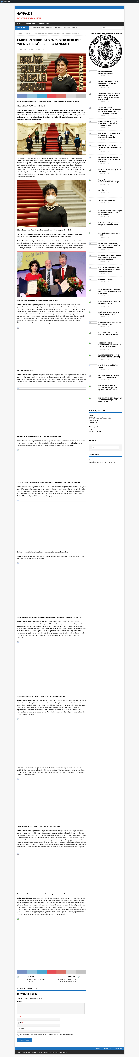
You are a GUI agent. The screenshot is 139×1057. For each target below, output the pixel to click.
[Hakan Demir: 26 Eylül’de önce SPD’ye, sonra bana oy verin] (93, 225)
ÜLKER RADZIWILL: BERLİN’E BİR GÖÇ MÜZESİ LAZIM (109, 323)
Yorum (19, 1001)
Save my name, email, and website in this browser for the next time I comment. (46, 1035)
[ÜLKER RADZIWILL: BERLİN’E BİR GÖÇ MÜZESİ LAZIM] (93, 324)
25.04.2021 (102, 337)
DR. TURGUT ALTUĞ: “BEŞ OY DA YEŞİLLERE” (109, 170)
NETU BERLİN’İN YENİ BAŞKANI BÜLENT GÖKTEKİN (109, 303)
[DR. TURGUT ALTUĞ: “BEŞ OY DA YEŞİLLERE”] (93, 172)
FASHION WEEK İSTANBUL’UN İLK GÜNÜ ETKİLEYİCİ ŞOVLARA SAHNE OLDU (110, 400)
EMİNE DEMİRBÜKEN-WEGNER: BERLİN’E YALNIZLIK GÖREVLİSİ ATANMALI (109, 159)
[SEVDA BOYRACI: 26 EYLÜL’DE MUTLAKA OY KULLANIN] (93, 378)
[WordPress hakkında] (2, 1)
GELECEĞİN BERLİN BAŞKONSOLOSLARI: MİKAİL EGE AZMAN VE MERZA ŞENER (109, 345)
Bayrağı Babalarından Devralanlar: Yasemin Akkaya (108, 181)
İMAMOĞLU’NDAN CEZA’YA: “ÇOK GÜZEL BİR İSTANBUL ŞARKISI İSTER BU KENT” (110, 212)
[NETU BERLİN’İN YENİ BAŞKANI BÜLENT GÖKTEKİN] (93, 304)
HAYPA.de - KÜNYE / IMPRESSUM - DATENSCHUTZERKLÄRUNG (49, 1052)
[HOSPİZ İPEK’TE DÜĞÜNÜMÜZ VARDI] (93, 367)
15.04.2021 (102, 392)
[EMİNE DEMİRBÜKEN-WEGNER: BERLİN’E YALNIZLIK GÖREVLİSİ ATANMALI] (93, 160)
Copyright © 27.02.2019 (24, 1052)
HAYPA (19, 24)
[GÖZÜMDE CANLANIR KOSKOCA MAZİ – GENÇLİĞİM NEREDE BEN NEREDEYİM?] (93, 292)
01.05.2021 (102, 282)
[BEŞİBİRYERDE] (93, 192)
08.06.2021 (102, 139)
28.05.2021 (23, 50)
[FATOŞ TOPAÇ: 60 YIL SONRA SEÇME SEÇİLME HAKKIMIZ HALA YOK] (93, 148)
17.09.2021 (102, 101)
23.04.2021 (102, 349)
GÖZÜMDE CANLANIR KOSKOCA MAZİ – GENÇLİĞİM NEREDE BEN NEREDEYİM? (109, 291)
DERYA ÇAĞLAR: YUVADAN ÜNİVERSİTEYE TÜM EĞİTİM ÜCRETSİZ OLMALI (108, 123)
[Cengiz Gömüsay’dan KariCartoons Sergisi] (93, 73)
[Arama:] (112, 28)
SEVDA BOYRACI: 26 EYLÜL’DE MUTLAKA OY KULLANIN (108, 376)
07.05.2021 (102, 273)
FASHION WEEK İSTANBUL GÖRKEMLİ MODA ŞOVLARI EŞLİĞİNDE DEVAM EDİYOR (107, 387)
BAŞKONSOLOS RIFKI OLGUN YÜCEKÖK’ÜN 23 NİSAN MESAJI (109, 356)
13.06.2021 (102, 127)
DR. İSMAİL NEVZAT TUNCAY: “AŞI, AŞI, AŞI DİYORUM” (108, 313)
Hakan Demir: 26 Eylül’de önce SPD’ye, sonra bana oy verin (109, 224)
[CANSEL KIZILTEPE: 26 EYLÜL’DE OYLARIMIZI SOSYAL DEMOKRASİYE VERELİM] (93, 136)
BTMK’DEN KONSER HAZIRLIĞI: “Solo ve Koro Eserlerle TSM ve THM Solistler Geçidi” (109, 269)
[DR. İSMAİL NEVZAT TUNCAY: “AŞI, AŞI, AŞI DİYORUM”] (93, 314)
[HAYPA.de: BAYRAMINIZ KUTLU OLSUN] (93, 235)
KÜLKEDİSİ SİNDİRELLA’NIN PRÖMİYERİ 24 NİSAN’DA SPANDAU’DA (108, 83)
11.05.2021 (102, 249)
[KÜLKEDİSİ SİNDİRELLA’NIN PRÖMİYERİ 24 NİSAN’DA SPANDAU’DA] (93, 84)
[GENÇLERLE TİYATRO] (93, 282)
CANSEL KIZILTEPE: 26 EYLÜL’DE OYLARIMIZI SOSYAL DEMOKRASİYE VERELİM (109, 135)
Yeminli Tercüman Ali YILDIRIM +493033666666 (105, 33)
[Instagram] (118, 7)
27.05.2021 (102, 174)
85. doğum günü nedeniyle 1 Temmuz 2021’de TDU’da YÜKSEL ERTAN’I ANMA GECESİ (109, 245)
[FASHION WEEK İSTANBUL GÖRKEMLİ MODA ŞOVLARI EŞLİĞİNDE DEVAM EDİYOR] (93, 388)
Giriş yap (7, 1)
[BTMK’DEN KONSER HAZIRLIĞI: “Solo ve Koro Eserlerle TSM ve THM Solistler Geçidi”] (93, 270)
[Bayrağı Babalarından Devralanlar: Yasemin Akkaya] (93, 182)
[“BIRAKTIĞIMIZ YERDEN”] (93, 203)
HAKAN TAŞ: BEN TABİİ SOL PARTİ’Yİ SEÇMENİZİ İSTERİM (108, 333)
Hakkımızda (30, 24)
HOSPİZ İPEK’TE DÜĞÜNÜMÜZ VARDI (108, 366)
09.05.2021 (102, 261)
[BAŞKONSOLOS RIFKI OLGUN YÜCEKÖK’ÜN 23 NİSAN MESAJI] (93, 357)
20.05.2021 (102, 203)
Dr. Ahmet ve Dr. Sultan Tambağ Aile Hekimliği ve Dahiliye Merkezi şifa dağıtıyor (109, 257)
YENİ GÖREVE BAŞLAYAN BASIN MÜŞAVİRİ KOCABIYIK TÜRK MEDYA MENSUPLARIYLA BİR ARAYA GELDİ (109, 96)
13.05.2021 (102, 237)
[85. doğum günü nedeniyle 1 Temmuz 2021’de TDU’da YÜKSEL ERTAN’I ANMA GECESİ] (93, 246)
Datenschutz (44, 24)
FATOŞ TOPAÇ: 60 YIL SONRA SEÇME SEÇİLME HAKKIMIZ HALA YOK (109, 147)
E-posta (19, 1023)
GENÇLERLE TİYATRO (105, 279)
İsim (18, 1017)
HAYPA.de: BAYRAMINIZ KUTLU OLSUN (109, 234)
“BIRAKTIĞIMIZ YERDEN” (106, 200)
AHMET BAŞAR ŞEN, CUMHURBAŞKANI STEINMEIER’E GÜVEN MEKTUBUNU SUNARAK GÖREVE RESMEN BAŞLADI (109, 110)
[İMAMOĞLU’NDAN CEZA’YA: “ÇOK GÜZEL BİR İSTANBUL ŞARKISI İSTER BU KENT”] (93, 213)
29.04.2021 (102, 316)
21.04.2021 (102, 369)
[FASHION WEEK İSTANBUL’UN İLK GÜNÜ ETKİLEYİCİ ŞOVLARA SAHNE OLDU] (93, 400)
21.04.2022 (102, 87)
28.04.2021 (102, 326)
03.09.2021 (102, 115)
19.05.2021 (102, 217)
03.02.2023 (102, 75)
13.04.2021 (102, 404)
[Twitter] (115, 7)
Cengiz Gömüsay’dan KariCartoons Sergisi (105, 72)
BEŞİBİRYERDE (103, 190)
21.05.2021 (102, 192)
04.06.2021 (102, 151)
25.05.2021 (102, 184)
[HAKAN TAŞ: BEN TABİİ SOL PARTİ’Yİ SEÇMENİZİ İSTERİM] (93, 335)
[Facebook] (111, 7)
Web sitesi (20, 1029)
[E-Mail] (122, 7)
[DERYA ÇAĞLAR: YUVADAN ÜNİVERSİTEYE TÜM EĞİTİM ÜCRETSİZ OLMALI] (93, 124)
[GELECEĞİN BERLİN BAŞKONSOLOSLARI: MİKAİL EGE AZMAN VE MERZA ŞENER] (93, 345)
